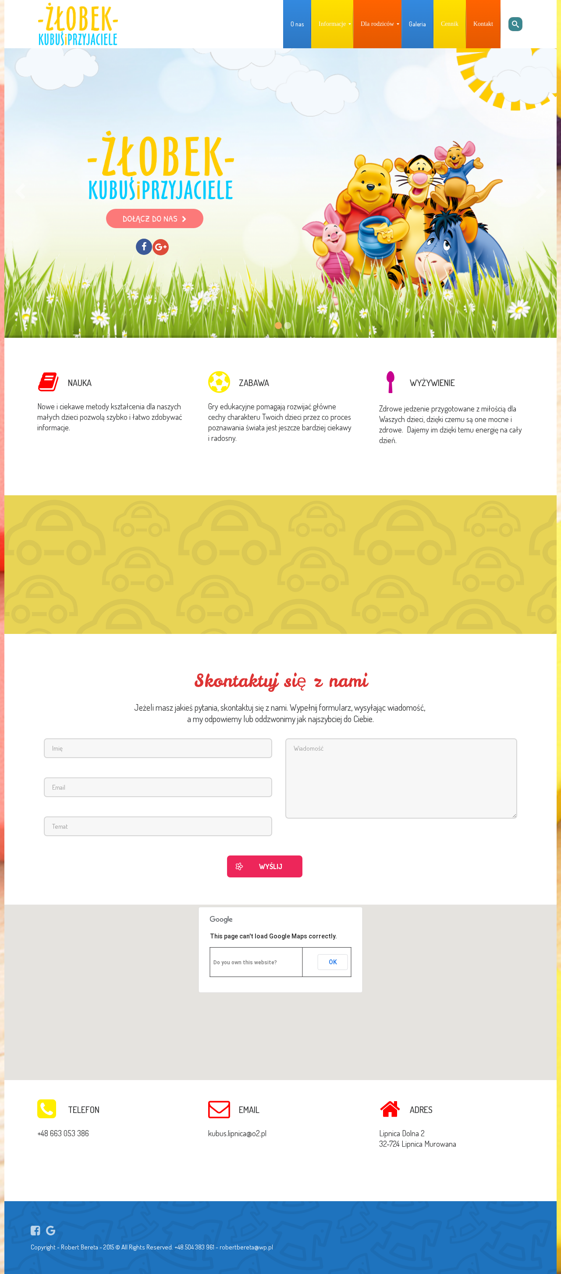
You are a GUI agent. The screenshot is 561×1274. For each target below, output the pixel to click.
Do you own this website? (245, 962)
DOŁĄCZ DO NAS (150, 218)
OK (333, 962)
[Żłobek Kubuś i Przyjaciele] (78, 24)
